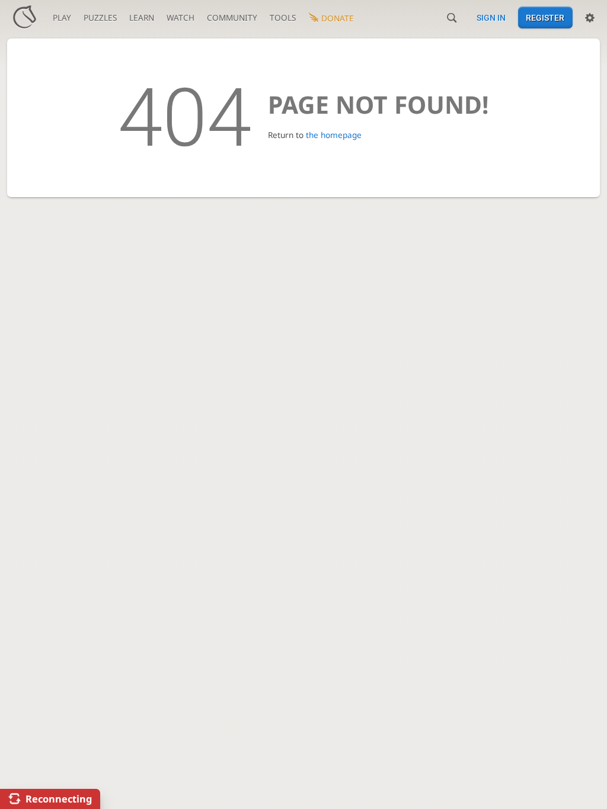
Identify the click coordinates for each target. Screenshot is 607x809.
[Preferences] (590, 18)
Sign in (491, 18)
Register (545, 18)
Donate (337, 18)
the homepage (334, 134)
